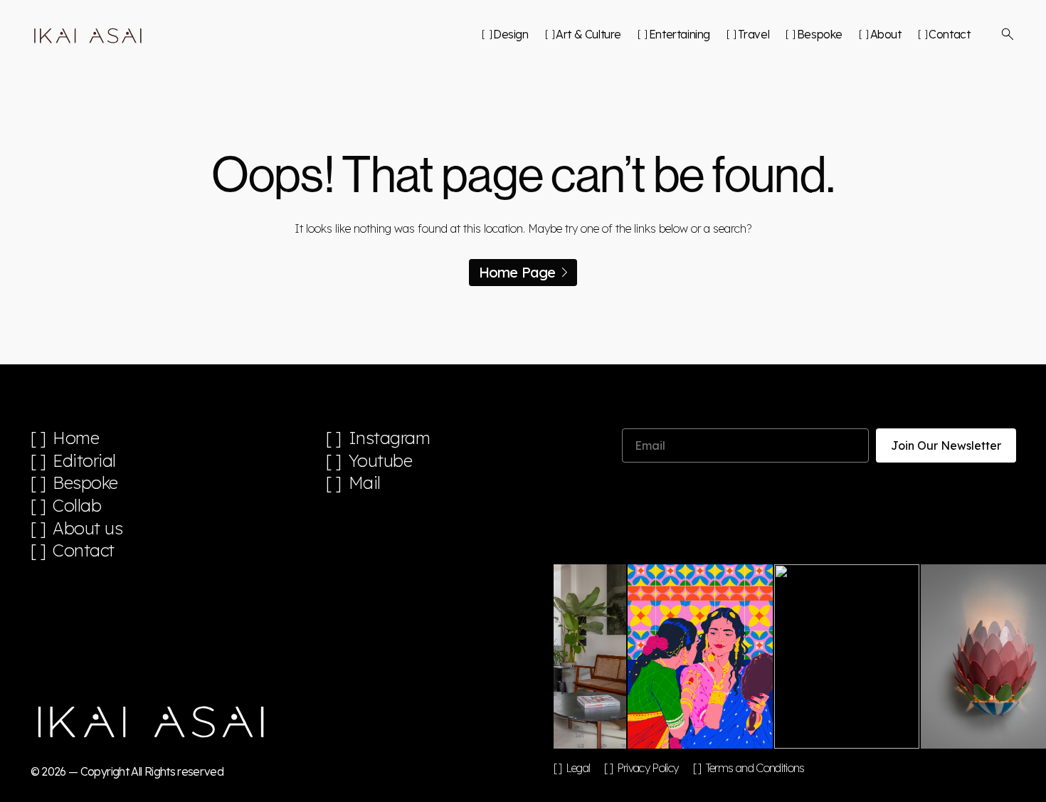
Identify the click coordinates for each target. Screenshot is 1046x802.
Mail (365, 482)
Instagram (389, 438)
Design (510, 34)
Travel (753, 34)
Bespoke (819, 34)
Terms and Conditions (755, 768)
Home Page (517, 272)
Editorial (84, 460)
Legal (578, 768)
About (886, 34)
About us (87, 528)
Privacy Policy (647, 768)
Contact (949, 34)
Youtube (381, 460)
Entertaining (679, 34)
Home (76, 438)
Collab (77, 505)
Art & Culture (588, 34)
